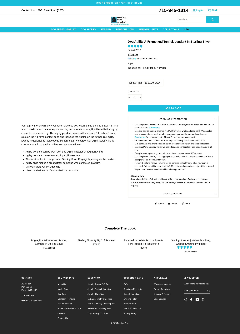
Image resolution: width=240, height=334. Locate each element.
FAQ (125, 284)
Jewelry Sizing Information (99, 289)
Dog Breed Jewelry (63, 29)
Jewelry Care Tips (96, 294)
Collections (171, 29)
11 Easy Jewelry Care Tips (100, 299)
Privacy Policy (130, 313)
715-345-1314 (173, 10)
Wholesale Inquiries (162, 284)
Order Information (131, 294)
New (186, 29)
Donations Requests (132, 289)
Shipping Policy (130, 299)
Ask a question (173, 194)
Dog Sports (88, 29)
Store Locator (160, 299)
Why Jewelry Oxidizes (98, 313)
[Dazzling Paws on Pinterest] (203, 299)
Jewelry (106, 29)
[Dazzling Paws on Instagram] (185, 299)
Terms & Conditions (132, 308)
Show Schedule (65, 303)
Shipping (132, 58)
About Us (62, 284)
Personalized (125, 29)
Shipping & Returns (162, 294)
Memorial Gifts (148, 29)
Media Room (63, 289)
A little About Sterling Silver (100, 308)
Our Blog (62, 294)
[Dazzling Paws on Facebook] (191, 299)
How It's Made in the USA (69, 308)
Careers (61, 313)
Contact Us (28, 10)
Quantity (133, 91)
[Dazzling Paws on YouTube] (197, 299)
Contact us (154, 127)
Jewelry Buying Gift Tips (98, 284)
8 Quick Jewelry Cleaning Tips (101, 303)
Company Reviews (66, 299)
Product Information (173, 119)
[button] (135, 46)
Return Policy (129, 303)
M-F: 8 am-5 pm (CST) (51, 10)
